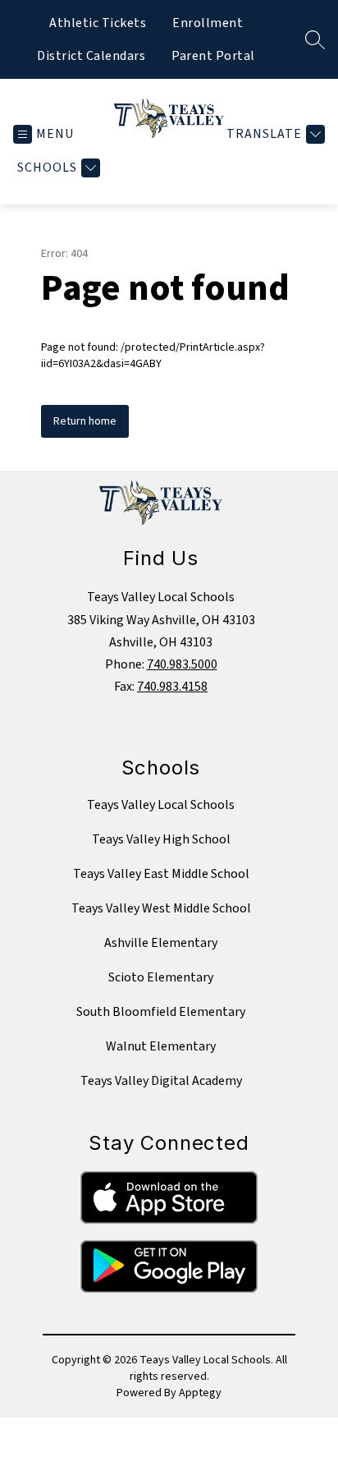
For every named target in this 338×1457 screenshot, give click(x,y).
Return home (84, 421)
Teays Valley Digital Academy (161, 1081)
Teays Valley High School (161, 839)
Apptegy (200, 1393)
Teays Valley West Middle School (161, 908)
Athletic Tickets (97, 23)
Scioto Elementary (160, 977)
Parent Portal (213, 56)
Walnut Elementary (161, 1046)
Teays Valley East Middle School (161, 874)
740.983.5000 (182, 664)
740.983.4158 (172, 687)
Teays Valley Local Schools (161, 805)
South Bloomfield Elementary (160, 1012)
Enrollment (207, 23)
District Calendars (91, 56)
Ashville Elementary (160, 943)
